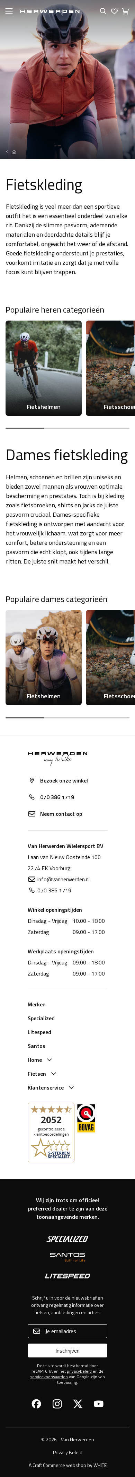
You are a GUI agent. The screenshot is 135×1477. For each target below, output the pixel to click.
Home (35, 1060)
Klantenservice (46, 1087)
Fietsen (37, 1073)
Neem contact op (61, 813)
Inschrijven (67, 1350)
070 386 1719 (57, 797)
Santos (36, 1046)
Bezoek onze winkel (64, 780)
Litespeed (39, 1032)
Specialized (41, 1018)
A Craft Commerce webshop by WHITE (68, 1465)
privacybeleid (79, 1371)
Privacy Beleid (67, 1452)
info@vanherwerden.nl (63, 879)
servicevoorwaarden (49, 1376)
